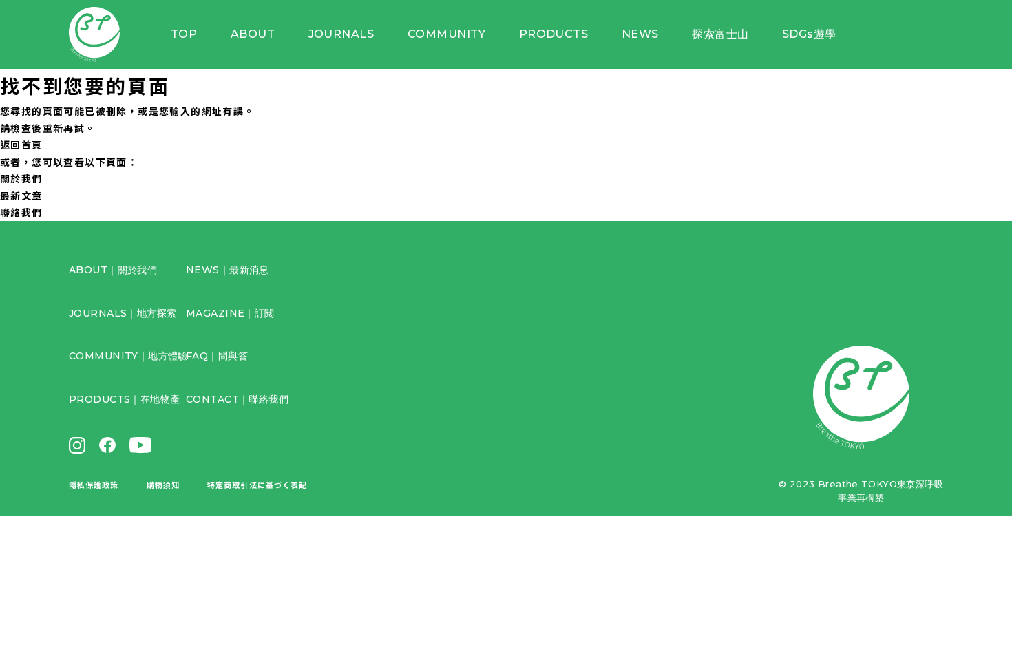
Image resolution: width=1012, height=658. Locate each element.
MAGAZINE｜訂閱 (230, 313)
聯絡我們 (21, 212)
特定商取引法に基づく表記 (257, 484)
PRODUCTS (554, 34)
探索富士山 (720, 34)
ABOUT (253, 34)
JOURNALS (341, 34)
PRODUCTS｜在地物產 (124, 399)
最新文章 (21, 195)
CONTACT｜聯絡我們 (237, 399)
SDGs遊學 (809, 34)
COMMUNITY (446, 34)
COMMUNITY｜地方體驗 (128, 356)
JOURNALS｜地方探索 (122, 313)
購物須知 (163, 484)
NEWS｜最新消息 (227, 270)
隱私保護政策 (94, 484)
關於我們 (21, 178)
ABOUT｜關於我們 (113, 270)
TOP (184, 34)
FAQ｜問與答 (217, 356)
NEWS (640, 34)
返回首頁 (21, 144)
